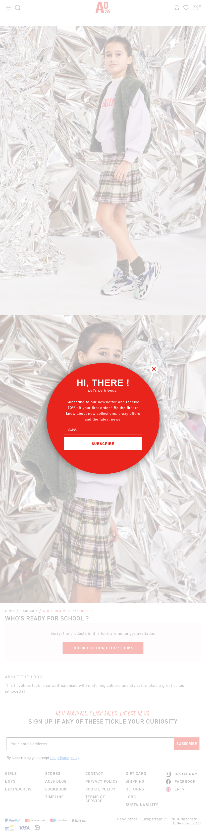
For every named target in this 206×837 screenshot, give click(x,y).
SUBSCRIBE (103, 444)
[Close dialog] (154, 369)
